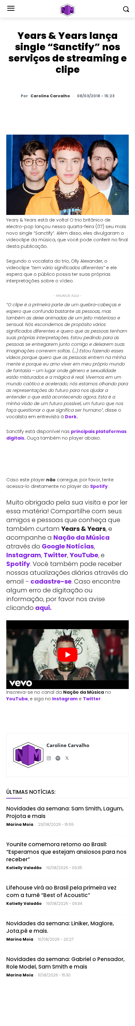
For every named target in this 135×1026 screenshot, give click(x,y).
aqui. (43, 607)
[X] (46, 112)
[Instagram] (48, 755)
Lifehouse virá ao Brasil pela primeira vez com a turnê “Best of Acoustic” (61, 891)
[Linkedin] (90, 112)
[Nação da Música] (67, 10)
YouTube (84, 555)
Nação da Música (81, 537)
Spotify (99, 486)
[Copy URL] (104, 112)
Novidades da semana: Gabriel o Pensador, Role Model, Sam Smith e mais (65, 962)
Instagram (23, 555)
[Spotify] (58, 755)
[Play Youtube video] (67, 654)
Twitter (55, 555)
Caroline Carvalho (50, 96)
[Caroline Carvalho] (28, 755)
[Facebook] (61, 112)
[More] (119, 112)
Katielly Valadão (24, 867)
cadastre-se (51, 581)
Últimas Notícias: (31, 792)
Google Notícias (68, 546)
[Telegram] (75, 112)
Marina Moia (19, 824)
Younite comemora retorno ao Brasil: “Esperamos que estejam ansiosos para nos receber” (66, 852)
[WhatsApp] (32, 112)
